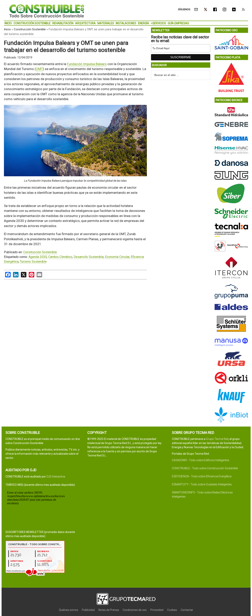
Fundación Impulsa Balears (87, 64)
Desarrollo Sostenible (89, 257)
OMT (39, 69)
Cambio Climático (60, 257)
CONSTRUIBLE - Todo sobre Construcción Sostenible (205, 468)
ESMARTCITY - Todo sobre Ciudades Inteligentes (202, 484)
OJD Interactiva (55, 476)
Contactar (187, 609)
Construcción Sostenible (30, 29)
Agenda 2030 (38, 257)
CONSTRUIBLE (46, 11)
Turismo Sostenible (33, 261)
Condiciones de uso (135, 609)
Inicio (7, 29)
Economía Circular (117, 257)
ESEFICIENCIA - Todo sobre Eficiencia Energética (202, 476)
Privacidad (156, 609)
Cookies (172, 609)
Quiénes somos (68, 609)
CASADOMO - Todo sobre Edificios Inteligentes (200, 460)
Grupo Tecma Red (217, 439)
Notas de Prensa (108, 609)
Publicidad (88, 609)
